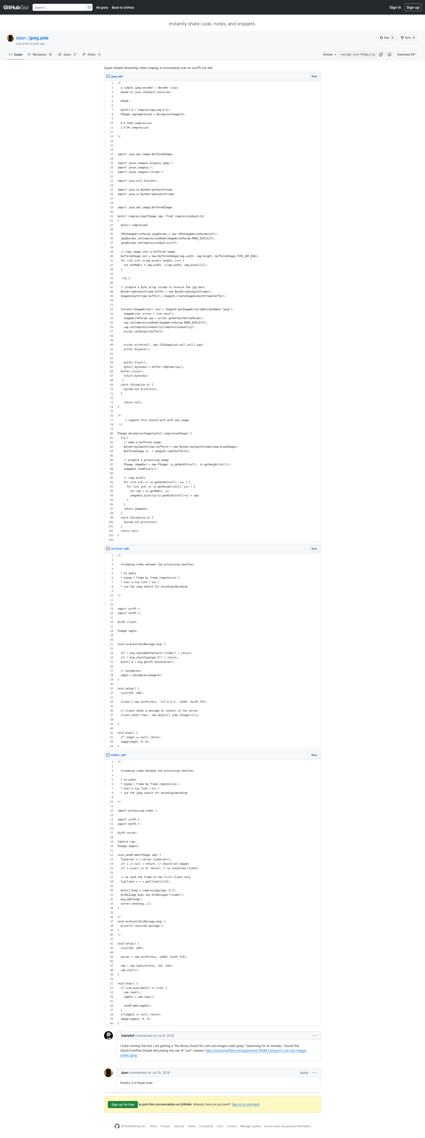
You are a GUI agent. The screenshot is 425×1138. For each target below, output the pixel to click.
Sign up (413, 7)
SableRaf (127, 1035)
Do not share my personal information (288, 1126)
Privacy (165, 1126)
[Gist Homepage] (16, 7)
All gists (102, 7)
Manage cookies (250, 1126)
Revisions (42, 54)
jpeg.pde (39, 38)
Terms (153, 1126)
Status (192, 1126)
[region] (212, 311)
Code (18, 54)
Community (206, 1126)
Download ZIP (406, 54)
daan (21, 38)
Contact (232, 1126)
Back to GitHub (123, 7)
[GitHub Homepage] (117, 1126)
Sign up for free (123, 1104)
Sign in (395, 7)
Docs (220, 1126)
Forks (94, 54)
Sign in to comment (246, 1104)
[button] (381, 54)
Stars (69, 54)
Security (179, 1126)
